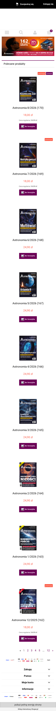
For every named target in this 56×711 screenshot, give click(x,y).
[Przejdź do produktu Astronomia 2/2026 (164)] (28, 474)
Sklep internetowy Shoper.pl (28, 709)
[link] (28, 46)
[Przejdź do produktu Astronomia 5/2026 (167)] (28, 284)
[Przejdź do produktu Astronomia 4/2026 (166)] (28, 348)
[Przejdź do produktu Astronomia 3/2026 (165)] (28, 411)
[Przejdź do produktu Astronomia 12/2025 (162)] (28, 601)
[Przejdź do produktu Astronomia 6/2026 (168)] (28, 221)
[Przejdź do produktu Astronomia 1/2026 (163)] (28, 538)
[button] (7, 33)
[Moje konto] (35, 33)
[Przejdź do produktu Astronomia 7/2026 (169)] (28, 155)
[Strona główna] (28, 17)
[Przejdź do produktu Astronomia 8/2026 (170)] (28, 89)
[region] (28, 46)
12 (48, 650)
